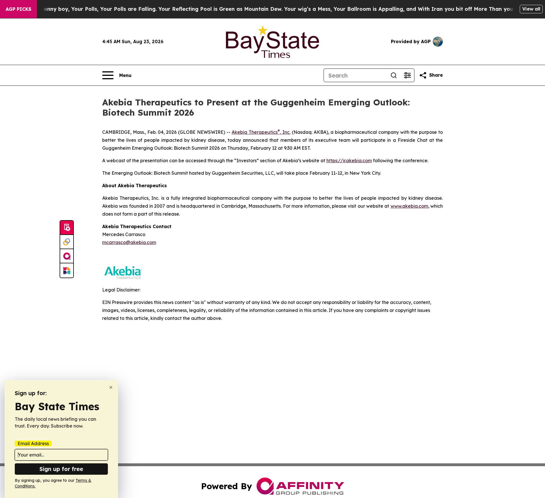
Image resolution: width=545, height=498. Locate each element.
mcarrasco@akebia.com (129, 242)
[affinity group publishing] (66, 256)
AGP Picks (18, 9)
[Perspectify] (66, 242)
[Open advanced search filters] (407, 75)
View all (531, 9)
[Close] (111, 387)
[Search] (394, 75)
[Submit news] (66, 228)
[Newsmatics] (66, 270)
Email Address (33, 443)
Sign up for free (61, 468)
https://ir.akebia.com (349, 160)
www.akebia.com (409, 206)
